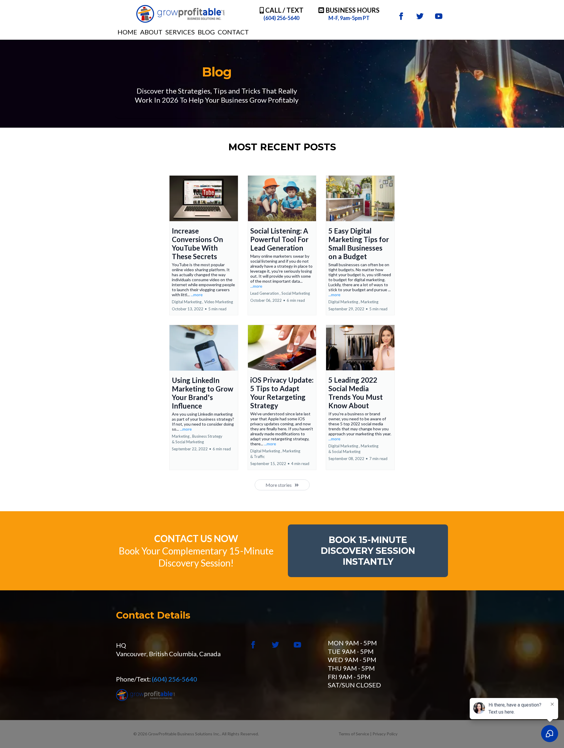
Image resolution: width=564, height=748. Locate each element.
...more (197, 294)
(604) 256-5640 (174, 679)
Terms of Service (354, 733)
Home (127, 32)
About (151, 32)
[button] (203, 245)
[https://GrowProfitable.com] (180, 14)
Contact (233, 32)
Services (180, 32)
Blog (206, 32)
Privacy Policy (384, 733)
